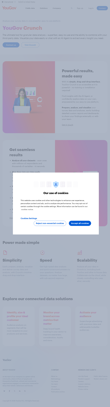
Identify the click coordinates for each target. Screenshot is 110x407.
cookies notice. (27, 209)
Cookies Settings (29, 218)
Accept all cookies (80, 223)
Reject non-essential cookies (50, 223)
